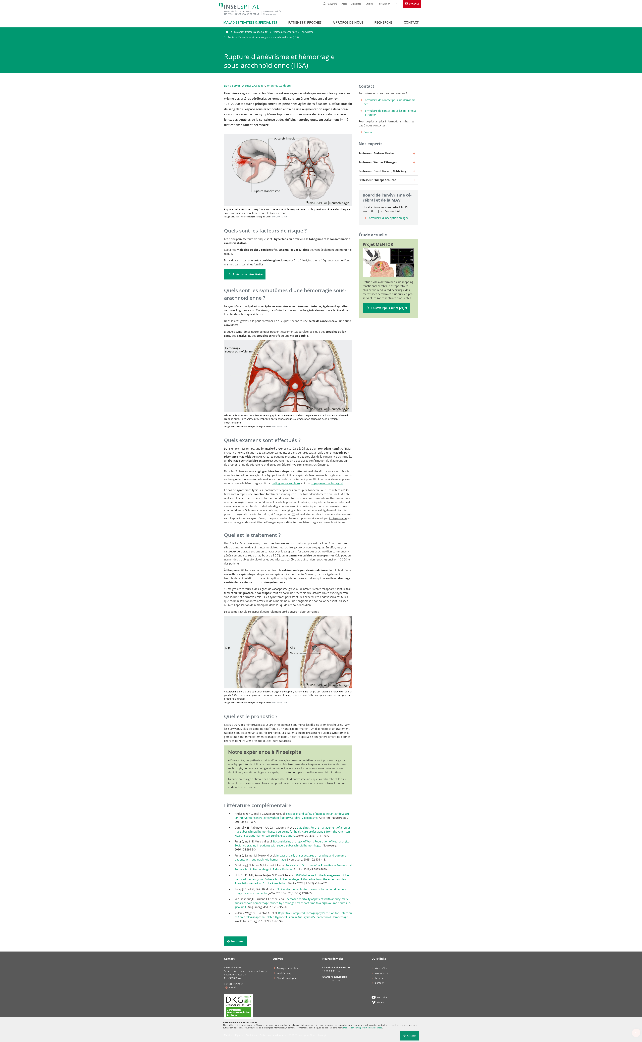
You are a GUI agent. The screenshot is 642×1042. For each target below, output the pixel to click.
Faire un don (384, 3)
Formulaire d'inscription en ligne (388, 218)
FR (396, 3)
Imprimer (237, 941)
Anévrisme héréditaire (247, 274)
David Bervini (232, 85)
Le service (380, 978)
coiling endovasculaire (286, 483)
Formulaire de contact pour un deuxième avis (389, 102)
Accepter (411, 1035)
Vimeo (380, 1002)
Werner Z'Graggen (253, 85)
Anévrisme (307, 31)
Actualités (356, 3)
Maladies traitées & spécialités (250, 22)
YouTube (382, 997)
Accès (344, 3)
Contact (411, 22)
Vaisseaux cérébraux (285, 31)
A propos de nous (348, 22)
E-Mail (232, 987)
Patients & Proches (305, 22)
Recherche (383, 22)
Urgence (413, 3)
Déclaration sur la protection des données (362, 1027)
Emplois (369, 3)
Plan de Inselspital (287, 978)
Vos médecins (382, 973)
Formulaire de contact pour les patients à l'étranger (390, 113)
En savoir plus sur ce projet (389, 308)
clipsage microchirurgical (327, 483)
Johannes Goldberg (278, 85)
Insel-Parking (284, 973)
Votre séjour (382, 968)
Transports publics (287, 968)
